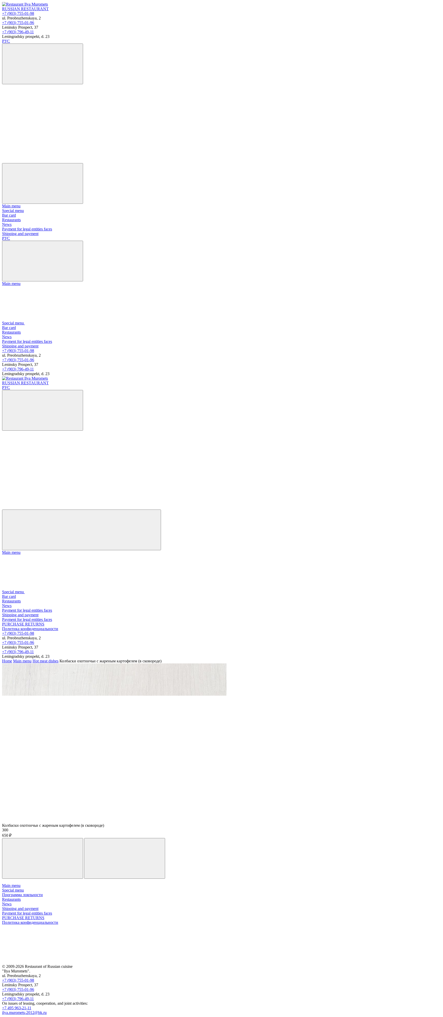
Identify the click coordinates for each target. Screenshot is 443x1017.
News (7, 224)
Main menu (11, 206)
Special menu (13, 210)
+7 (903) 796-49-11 (18, 32)
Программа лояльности (22, 895)
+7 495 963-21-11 (16, 1008)
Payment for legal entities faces (27, 229)
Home (7, 661)
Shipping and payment (20, 233)
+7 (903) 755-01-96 (18, 22)
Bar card (9, 215)
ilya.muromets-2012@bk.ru (24, 1012)
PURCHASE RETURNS (23, 624)
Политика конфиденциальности (30, 629)
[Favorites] (40, 121)
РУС (6, 41)
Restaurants (11, 220)
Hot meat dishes (45, 661)
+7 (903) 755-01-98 (18, 13)
